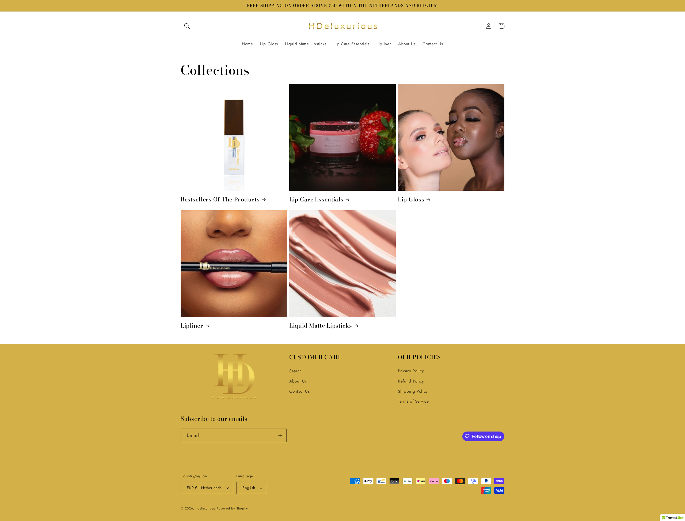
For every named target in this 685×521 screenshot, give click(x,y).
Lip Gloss (411, 199)
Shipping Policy (413, 391)
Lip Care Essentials (316, 199)
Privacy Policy (411, 371)
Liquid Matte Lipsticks (320, 325)
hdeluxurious (205, 508)
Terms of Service (413, 401)
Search (295, 371)
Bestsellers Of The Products (220, 199)
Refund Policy (411, 381)
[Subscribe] (279, 436)
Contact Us (299, 391)
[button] (187, 25)
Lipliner (192, 325)
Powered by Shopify (232, 508)
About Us (298, 381)
